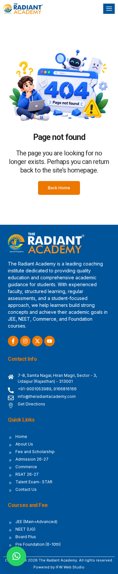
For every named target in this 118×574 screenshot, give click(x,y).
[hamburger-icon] (109, 9)
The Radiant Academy (58, 560)
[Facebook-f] (13, 341)
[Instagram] (25, 341)
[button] (16, 556)
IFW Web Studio (70, 567)
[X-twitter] (37, 341)
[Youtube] (49, 341)
